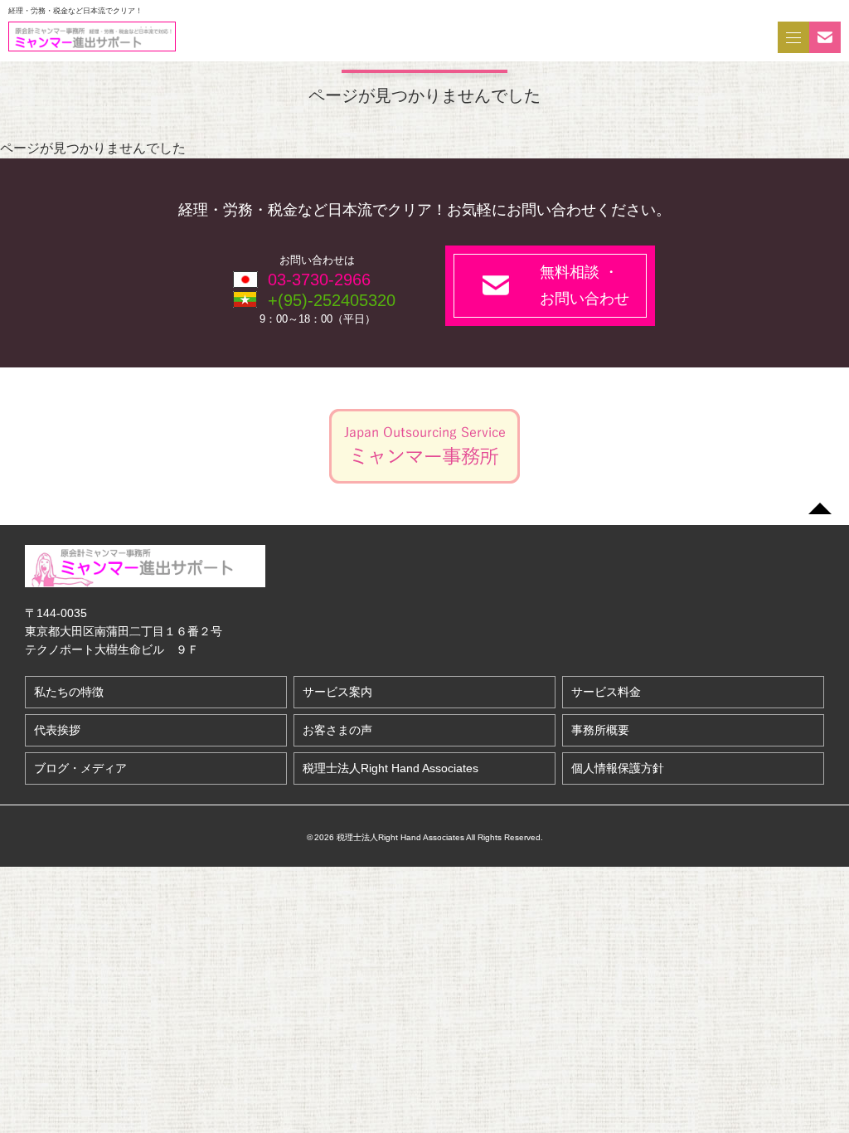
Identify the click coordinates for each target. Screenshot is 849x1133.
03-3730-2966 (319, 279)
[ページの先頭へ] (820, 508)
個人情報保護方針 (617, 768)
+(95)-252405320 (331, 300)
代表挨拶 (57, 730)
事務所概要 (600, 730)
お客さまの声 (337, 730)
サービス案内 (337, 691)
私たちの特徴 (69, 691)
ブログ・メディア (80, 768)
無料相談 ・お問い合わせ (584, 285)
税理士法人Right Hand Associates (390, 768)
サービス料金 (606, 691)
